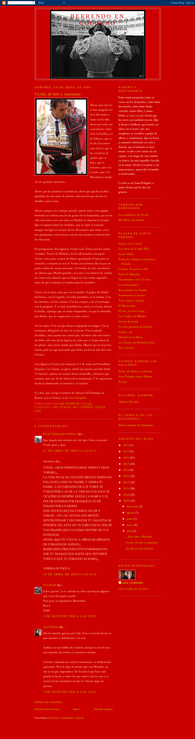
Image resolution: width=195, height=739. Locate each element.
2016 (126, 457)
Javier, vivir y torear (130, 243)
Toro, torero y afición (131, 300)
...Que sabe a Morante (139, 536)
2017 (126, 451)
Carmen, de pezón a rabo (133, 269)
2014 (126, 470)
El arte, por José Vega (131, 311)
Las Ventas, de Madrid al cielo (136, 342)
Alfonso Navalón (128, 402)
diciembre (133, 506)
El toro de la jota (128, 321)
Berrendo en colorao (97, 19)
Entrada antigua (103, 709)
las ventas (62, 407)
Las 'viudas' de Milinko (132, 316)
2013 (126, 476)
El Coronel (49, 585)
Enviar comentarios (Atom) (67, 718)
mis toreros (83, 407)
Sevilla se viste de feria (139, 548)
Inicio (76, 709)
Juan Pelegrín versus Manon (135, 376)
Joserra (122, 382)
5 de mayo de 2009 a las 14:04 (69, 692)
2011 (126, 488)
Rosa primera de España (132, 290)
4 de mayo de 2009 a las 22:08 (69, 616)
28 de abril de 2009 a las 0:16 (70, 574)
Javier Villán (125, 254)
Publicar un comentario (48, 702)
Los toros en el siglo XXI (133, 248)
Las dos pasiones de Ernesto (135, 326)
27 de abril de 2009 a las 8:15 (70, 451)
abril (130, 531)
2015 (126, 464)
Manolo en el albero (130, 337)
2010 (126, 495)
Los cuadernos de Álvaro (133, 215)
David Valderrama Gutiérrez (60, 434)
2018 (126, 445)
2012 (126, 482)
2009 (126, 501)
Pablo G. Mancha (128, 274)
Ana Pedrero (50, 627)
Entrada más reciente (47, 709)
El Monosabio (126, 305)
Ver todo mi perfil (133, 589)
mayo (130, 525)
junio (130, 519)
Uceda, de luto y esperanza (142, 542)
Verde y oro (125, 332)
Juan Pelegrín (77, 398)
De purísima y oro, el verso (134, 279)
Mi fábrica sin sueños (131, 220)
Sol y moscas (126, 347)
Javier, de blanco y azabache (135, 371)
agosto (131, 512)
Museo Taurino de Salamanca (136, 425)
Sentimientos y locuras (131, 295)
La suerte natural (128, 284)
